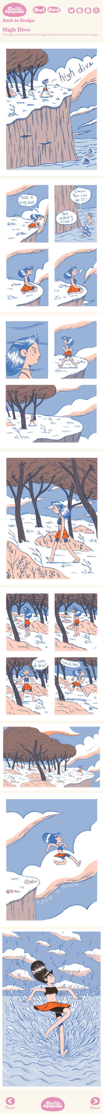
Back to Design (19, 20)
